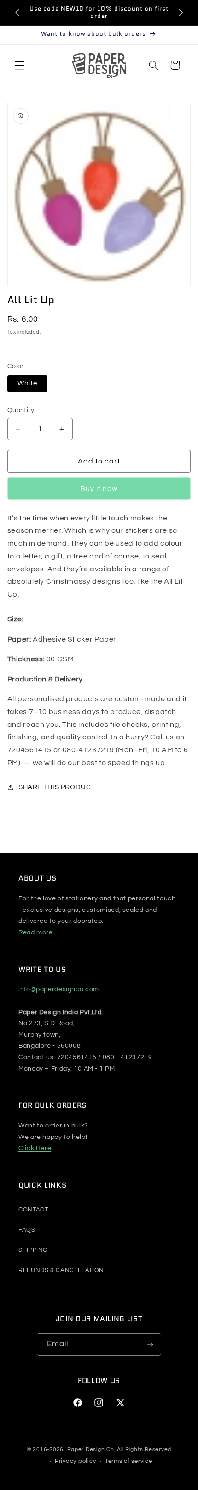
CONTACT (33, 1209)
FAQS (26, 1230)
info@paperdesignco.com (58, 989)
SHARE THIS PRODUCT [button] (56, 787)
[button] (19, 65)
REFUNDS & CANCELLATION (61, 1270)
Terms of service (128, 1461)
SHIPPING (32, 1250)
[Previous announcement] (17, 12)
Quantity (20, 410)
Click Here (34, 1148)
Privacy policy (75, 1461)
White (27, 383)
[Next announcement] (180, 12)
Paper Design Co (90, 1449)
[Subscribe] (150, 1344)
